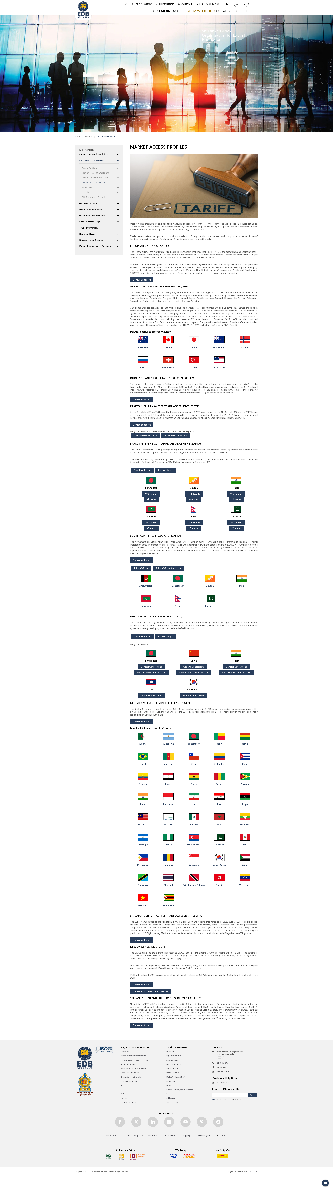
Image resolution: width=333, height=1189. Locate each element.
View (214, 1099)
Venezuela (244, 885)
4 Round (151, 499)
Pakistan (209, 606)
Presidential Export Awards (176, 1094)
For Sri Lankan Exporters (198, 11)
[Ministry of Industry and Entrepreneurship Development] (84, 1085)
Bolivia (244, 743)
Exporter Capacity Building (93, 154)
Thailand (168, 885)
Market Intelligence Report (96, 178)
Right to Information (173, 1056)
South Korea (219, 864)
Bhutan (210, 585)
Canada (168, 347)
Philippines (142, 864)
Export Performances (90, 210)
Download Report (142, 279)
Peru (244, 844)
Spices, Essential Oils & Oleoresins (133, 1068)
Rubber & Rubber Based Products (133, 1056)
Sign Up (252, 1095)
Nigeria (168, 844)
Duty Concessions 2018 (175, 435)
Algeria (143, 743)
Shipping (186, 1135)
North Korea (194, 844)
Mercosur (168, 824)
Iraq (219, 804)
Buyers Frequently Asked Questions (179, 1090)
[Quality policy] (103, 1049)
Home (77, 137)
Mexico (194, 824)
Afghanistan (146, 585)
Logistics (124, 1098)
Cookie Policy (152, 1135)
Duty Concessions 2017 (145, 435)
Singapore (193, 864)
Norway (245, 347)
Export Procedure (173, 1073)
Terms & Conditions (112, 1135)
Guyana (245, 784)
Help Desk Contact (223, 1082)
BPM (122, 1090)
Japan (194, 347)
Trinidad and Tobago (194, 885)
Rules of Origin (165, 470)
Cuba (245, 763)
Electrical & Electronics (129, 1102)
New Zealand (219, 347)
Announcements (172, 1060)
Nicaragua (142, 844)
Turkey (193, 367)
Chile (193, 763)
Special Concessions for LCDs (151, 672)
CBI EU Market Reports (94, 197)
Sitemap (225, 1135)
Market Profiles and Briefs (95, 173)
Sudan (245, 864)
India (241, 585)
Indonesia (168, 804)
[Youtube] (185, 1122)
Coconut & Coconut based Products (134, 1060)
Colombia (219, 763)
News (168, 1085)
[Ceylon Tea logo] (108, 1156)
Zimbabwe (168, 905)
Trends (85, 192)
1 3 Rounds (151, 493)
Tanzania (143, 885)
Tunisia (219, 885)
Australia (143, 347)
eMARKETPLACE (88, 203)
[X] (136, 1122)
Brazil (143, 763)
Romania (168, 864)
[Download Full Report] (143, 339)
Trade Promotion (88, 228)
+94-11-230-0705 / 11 (224, 1063)
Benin (219, 743)
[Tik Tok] (218, 1122)
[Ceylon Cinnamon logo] (121, 1157)
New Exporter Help (89, 222)
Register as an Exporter (91, 240)
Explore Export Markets (91, 160)
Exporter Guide (87, 234)
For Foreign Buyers (162, 11)
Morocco (219, 824)
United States (219, 367)
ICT (122, 1085)
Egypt (168, 784)
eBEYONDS (254, 1172)
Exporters (88, 137)
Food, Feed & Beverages (130, 1073)
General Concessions (151, 666)
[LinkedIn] (153, 1122)
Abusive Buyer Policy (205, 1135)
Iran (194, 804)
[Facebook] (120, 1122)
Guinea (219, 784)
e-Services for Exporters (92, 216)
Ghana (193, 784)
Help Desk (170, 1052)
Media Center (171, 1081)
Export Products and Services (95, 246)
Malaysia (143, 824)
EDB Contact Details (173, 1064)
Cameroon (168, 763)
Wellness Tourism (127, 1094)
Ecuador (143, 784)
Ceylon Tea (125, 1052)
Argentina (168, 743)
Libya (245, 804)
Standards (87, 188)
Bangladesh (178, 585)
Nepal (178, 606)
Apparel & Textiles (128, 1064)
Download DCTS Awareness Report (150, 991)
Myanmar (245, 824)
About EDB (230, 11)
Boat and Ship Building (129, 1081)
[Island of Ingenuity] (137, 1157)
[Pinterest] (202, 1122)
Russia (142, 367)
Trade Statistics (172, 1102)
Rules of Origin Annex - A (168, 568)
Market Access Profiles (94, 183)
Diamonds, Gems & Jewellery (131, 1077)
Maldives (146, 606)
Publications (170, 1098)
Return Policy (170, 1135)
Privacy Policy (133, 1135)
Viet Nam (143, 905)
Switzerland (168, 367)
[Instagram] (169, 1122)
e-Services (243, 4)
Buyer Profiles (89, 168)
